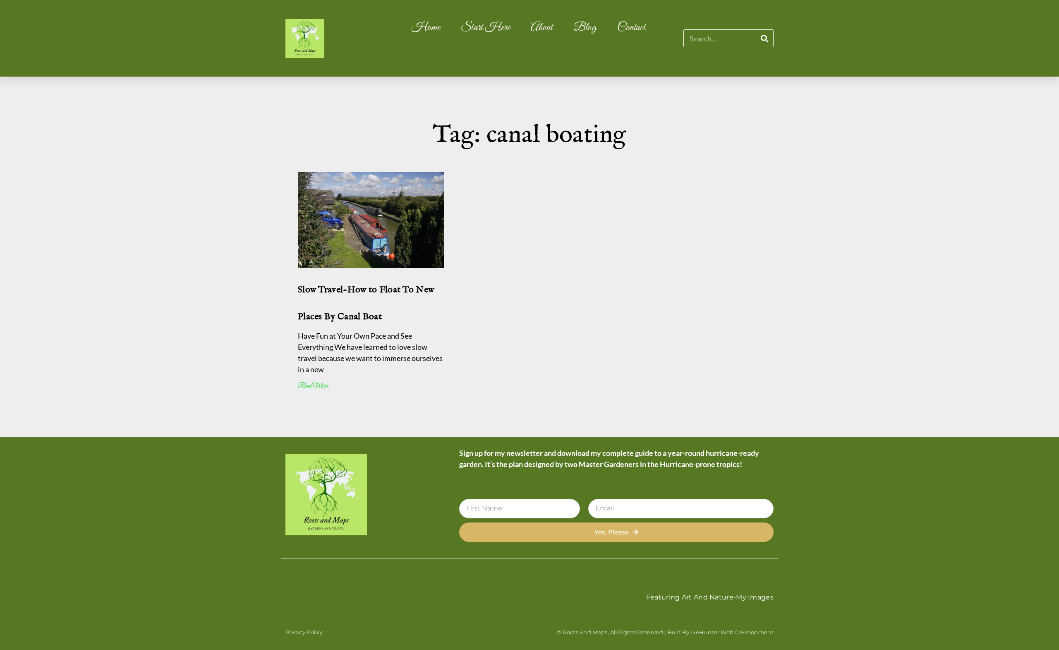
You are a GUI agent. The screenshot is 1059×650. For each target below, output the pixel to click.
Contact (631, 28)
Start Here (485, 28)
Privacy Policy (304, 632)
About (542, 28)
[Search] (764, 38)
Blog (585, 28)
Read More (313, 386)
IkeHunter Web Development (732, 632)
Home (426, 28)
